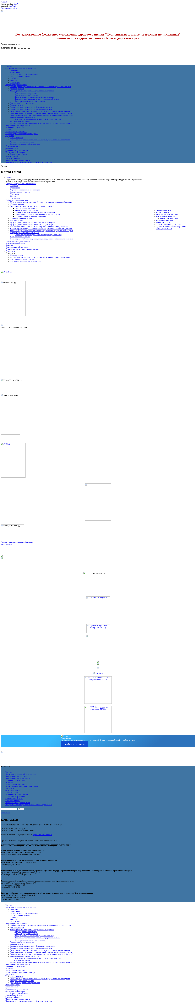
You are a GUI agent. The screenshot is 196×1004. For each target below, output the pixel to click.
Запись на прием (11, 148)
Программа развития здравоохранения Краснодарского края (38, 119)
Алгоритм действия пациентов (22, 103)
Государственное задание (19, 76)
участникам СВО (7, 544)
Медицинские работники (15, 128)
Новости (13, 81)
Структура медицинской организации (24, 74)
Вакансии (9, 130)
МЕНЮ (4, 2)
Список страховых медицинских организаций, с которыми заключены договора (41, 113)
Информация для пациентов (16, 85)
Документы (9, 136)
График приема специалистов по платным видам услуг (31, 109)
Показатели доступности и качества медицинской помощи (37, 99)
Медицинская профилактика (16, 150)
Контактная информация (15, 152)
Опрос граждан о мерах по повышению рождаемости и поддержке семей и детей (41, 115)
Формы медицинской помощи (26, 95)
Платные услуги (16, 105)
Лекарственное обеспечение (16, 132)
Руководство (15, 72)
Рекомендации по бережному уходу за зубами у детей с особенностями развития (41, 123)
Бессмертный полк (12, 158)
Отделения (14, 79)
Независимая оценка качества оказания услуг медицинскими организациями (40, 111)
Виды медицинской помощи (26, 93)
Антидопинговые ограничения (22, 142)
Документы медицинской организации (25, 144)
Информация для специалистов (17, 125)
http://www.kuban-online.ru (42, 835)
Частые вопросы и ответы (20, 121)
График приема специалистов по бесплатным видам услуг (32, 107)
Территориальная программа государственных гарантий (32, 91)
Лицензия (14, 70)
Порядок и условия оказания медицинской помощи (34, 97)
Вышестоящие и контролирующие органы (21, 134)
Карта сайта (5, 813)
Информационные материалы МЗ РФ (24, 117)
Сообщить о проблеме (74, 744)
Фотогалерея (15, 83)
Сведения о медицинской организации (20, 68)
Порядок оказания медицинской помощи (17, 542)
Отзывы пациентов (12, 146)
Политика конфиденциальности (17, 160)
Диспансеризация (17, 89)
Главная (8, 66)
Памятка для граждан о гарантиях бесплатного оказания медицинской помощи (40, 87)
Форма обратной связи (19, 154)
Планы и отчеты (16, 138)
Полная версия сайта (9, 8)
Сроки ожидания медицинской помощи (30, 101)
